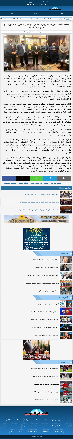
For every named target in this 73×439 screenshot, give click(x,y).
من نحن (12, 431)
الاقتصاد (17, 420)
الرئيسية (61, 13)
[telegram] (50, 178)
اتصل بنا (21, 431)
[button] (2, 240)
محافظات (61, 19)
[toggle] (12, 13)
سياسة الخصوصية (33, 431)
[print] (64, 178)
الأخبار (35, 13)
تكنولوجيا (44, 426)
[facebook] (9, 178)
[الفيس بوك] (30, 4)
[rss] (45, 4)
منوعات (24, 426)
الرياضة (45, 420)
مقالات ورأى (34, 426)
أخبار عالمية (67, 426)
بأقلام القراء (46, 431)
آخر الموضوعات (63, 362)
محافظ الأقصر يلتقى (55, 183)
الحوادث (37, 420)
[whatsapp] (36, 178)
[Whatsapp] (42, 4)
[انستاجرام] (39, 4)
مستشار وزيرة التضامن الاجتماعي (38, 183)
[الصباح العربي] (55, 8)
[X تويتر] (33, 4)
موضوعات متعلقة (65, 188)
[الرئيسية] (28, 4)
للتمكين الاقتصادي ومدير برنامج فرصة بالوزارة (15, 183)
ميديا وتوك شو (56, 420)
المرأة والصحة (56, 426)
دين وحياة (15, 426)
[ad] (36, 250)
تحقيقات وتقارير (58, 431)
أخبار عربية (7, 420)
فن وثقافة (27, 420)
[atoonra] (36, 219)
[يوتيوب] (36, 4)
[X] (23, 178)
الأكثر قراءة (64, 297)
